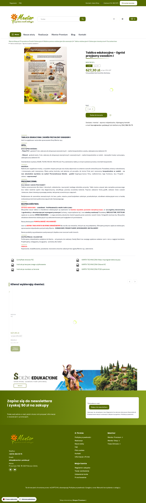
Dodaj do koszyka (96, 115)
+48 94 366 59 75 (15, 454)
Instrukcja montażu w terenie (28, 269)
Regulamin (13, 3)
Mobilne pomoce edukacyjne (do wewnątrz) (58, 41)
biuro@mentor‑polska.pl (100, 125)
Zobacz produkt (15, 348)
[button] (83, 19)
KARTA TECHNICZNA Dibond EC (94, 264)
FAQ (20, 3)
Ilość (87, 105)
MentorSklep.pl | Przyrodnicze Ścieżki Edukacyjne (25, 41)
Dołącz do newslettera (99, 407)
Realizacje (79, 440)
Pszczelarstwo (112, 41)
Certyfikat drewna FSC (25, 260)
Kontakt (78, 453)
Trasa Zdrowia (113, 444)
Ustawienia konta (81, 474)
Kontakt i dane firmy (92, 3)
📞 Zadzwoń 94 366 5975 (109, 3)
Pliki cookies (79, 450)
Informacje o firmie (82, 457)
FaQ (76, 447)
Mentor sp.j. (90, 62)
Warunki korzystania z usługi (108, 487)
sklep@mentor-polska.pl (19, 460)
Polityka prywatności (83, 437)
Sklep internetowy (72, 500)
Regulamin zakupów (82, 468)
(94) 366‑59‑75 (127, 125)
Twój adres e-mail (93, 403)
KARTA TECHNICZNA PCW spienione (96, 269)
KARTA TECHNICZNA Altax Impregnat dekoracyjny (101, 260)
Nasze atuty (79, 444)
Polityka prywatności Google (80, 487)
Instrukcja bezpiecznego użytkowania (31, 264)
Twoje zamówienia (82, 471)
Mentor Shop (113, 440)
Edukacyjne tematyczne (97, 41)
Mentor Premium (114, 437)
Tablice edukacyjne (80, 41)
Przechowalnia (80, 477)
